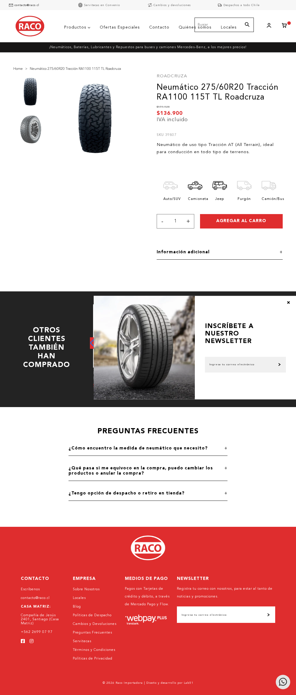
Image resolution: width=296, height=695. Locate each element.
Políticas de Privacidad (92, 658)
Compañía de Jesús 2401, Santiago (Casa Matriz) (40, 619)
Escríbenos (30, 589)
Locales (79, 598)
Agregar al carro (241, 221)
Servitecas (82, 641)
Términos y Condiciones (94, 650)
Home (18, 69)
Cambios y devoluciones (172, 5)
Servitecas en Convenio (102, 5)
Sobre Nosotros (86, 589)
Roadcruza (172, 76)
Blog (77, 606)
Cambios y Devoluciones (94, 624)
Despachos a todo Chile (241, 5)
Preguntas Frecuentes (92, 632)
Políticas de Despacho (92, 615)
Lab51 (188, 682)
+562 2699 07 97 (37, 632)
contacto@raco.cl (26, 5)
